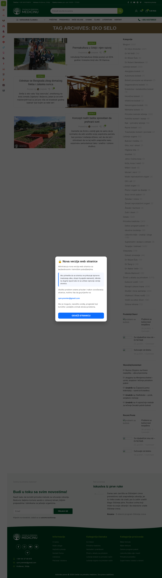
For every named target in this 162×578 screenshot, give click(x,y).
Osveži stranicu (81, 315)
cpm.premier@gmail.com (69, 298)
